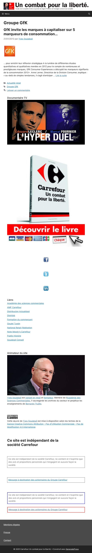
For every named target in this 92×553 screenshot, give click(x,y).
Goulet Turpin (13, 323)
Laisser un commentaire (18, 90)
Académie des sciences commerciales (25, 303)
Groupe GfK (12, 86)
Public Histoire (14, 336)
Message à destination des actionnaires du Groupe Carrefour (37, 480)
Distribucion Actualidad (18, 311)
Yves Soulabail (30, 421)
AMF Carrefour (14, 307)
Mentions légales (12, 524)
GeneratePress (72, 549)
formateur (48, 398)
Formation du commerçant (19, 319)
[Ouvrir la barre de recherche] (89, 14)
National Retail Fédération (19, 327)
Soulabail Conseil (15, 340)
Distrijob (11, 315)
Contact (7, 540)
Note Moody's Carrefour (18, 332)
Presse (7, 532)
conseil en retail (33, 398)
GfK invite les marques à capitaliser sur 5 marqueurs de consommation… (39, 31)
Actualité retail (14, 83)
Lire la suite (61, 75)
